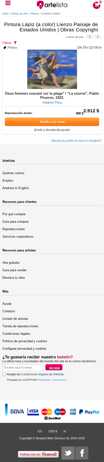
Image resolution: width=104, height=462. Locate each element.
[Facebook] (81, 453)
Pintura (35, 13)
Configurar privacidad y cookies (24, 348)
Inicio (5, 13)
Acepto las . (35, 374)
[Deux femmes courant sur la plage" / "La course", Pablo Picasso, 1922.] (52, 69)
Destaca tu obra (13, 277)
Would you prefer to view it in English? (77, 140)
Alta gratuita (10, 262)
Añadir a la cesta (52, 122)
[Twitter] (67, 453)
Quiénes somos (13, 173)
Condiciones (59, 379)
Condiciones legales (16, 333)
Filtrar (6, 43)
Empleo (7, 180)
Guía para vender (14, 270)
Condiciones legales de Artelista (42, 374)
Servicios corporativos (18, 236)
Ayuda (6, 304)
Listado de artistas (15, 318)
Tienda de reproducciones (20, 326)
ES (40, 431)
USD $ (52, 431)
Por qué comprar (14, 214)
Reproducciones (13, 229)
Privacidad (44, 379)
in (65, 431)
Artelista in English (15, 188)
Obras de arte (19, 13)
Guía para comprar (15, 221)
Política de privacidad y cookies (24, 341)
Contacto (8, 311)
